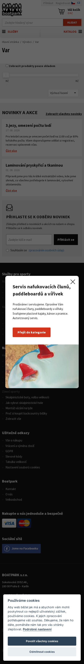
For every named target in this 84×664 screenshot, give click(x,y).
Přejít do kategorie (32, 332)
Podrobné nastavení (37, 629)
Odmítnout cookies (42, 651)
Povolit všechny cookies (42, 641)
